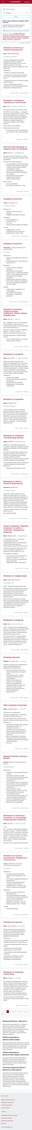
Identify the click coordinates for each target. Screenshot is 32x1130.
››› (8, 1014)
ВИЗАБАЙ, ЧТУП (12, 403)
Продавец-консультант (12, 199)
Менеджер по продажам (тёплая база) (13, 973)
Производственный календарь (9, 1115)
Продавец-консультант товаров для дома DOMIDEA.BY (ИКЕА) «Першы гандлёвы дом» (15, 312)
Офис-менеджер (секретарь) (15, 705)
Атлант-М (10, 152)
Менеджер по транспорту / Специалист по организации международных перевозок (14, 817)
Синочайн (10, 823)
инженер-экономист (8, 39)
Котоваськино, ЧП (12, 202)
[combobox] (21, 13)
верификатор (25, 38)
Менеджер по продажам (13, 354)
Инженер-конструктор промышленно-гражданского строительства (15, 858)
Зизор (9, 624)
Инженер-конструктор (12, 922)
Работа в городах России (8, 1099)
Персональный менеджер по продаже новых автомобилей (15, 148)
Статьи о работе (5, 1107)
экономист (17, 35)
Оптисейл (10, 978)
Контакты (3, 1123)
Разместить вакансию (7, 1120)
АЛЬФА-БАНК (14, 487)
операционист (17, 39)
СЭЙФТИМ (11, 441)
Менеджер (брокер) (11, 657)
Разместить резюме (6, 1118)
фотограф (11, 35)
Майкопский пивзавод (13, 53)
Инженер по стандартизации (15, 576)
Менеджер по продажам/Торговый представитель (13, 437)
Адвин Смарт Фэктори (13, 579)
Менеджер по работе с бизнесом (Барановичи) (13, 482)
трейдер (16, 33)
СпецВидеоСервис (13, 709)
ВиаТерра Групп (12, 536)
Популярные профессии (7, 1102)
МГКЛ (8, 106)
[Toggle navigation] (3, 1)
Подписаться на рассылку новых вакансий (16, 30)
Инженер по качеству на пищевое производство (13, 49)
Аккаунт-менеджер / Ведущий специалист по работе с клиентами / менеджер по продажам (15, 529)
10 (2, 1014)
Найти (16, 16)
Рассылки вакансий (6, 1105)
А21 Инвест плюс (13, 661)
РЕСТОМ (10, 319)
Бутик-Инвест (11, 358)
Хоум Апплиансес (12, 926)
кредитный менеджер (16, 38)
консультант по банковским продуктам (12, 36)
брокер (22, 35)
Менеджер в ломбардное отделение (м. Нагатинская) (14, 101)
